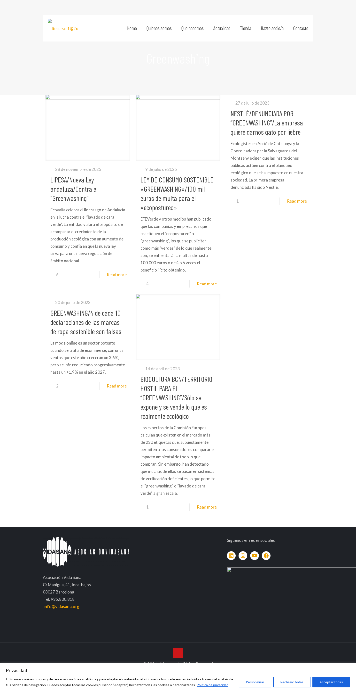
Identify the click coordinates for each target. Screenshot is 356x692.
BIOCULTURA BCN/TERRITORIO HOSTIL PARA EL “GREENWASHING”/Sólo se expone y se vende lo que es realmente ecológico (176, 397)
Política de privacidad (212, 685)
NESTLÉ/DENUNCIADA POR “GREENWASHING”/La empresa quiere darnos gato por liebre (267, 122)
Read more (117, 274)
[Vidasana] (63, 28)
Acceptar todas (331, 682)
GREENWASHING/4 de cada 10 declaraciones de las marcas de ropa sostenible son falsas (85, 322)
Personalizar (255, 682)
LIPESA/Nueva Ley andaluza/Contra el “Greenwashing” (74, 188)
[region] (178, 677)
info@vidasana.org (61, 606)
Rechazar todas (291, 682)
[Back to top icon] (178, 653)
